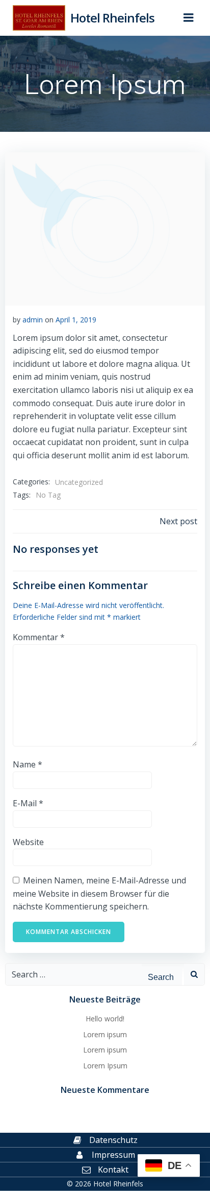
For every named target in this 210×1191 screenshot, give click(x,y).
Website (28, 842)
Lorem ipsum (105, 1034)
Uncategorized (79, 482)
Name (27, 764)
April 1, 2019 (76, 319)
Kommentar (39, 637)
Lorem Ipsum (105, 1065)
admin (32, 319)
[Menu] (188, 18)
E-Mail (28, 803)
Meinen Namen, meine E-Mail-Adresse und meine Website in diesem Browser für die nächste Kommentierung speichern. (99, 893)
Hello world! (105, 1018)
